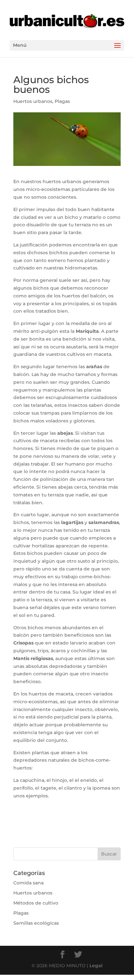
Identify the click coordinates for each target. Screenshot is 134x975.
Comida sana (28, 883)
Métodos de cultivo (35, 903)
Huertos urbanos (32, 101)
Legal (95, 966)
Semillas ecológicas (36, 923)
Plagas (62, 101)
